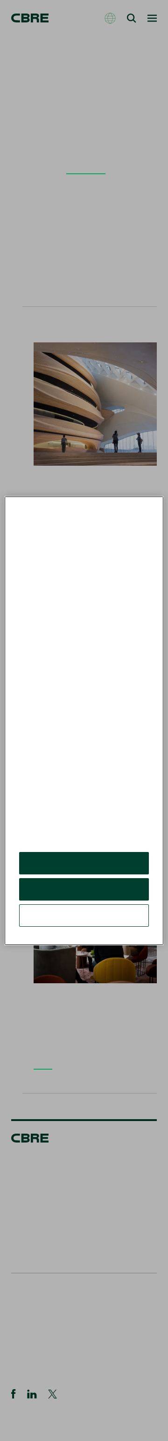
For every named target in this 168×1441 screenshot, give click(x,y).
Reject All (84, 896)
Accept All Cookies (84, 870)
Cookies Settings (84, 922)
